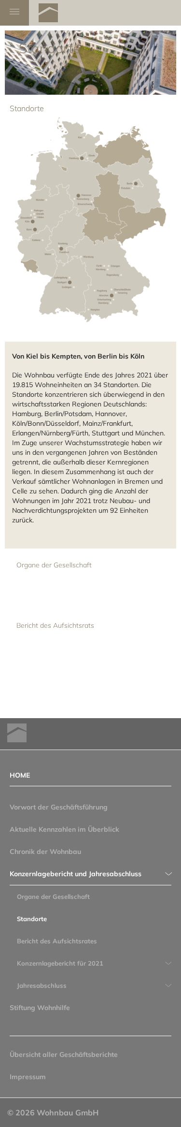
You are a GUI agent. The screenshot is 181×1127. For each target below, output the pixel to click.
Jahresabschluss (42, 985)
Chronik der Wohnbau (45, 851)
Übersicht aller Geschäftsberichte (64, 1054)
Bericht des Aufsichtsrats (55, 625)
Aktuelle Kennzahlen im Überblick (64, 829)
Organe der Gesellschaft (54, 565)
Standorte (32, 919)
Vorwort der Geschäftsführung (59, 807)
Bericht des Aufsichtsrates (57, 941)
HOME (20, 775)
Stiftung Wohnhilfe (40, 1007)
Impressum (28, 1076)
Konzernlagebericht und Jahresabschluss (75, 873)
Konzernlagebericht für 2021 (60, 963)
